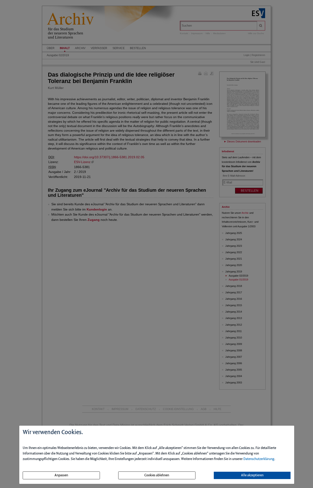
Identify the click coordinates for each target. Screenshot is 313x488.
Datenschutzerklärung (258, 459)
